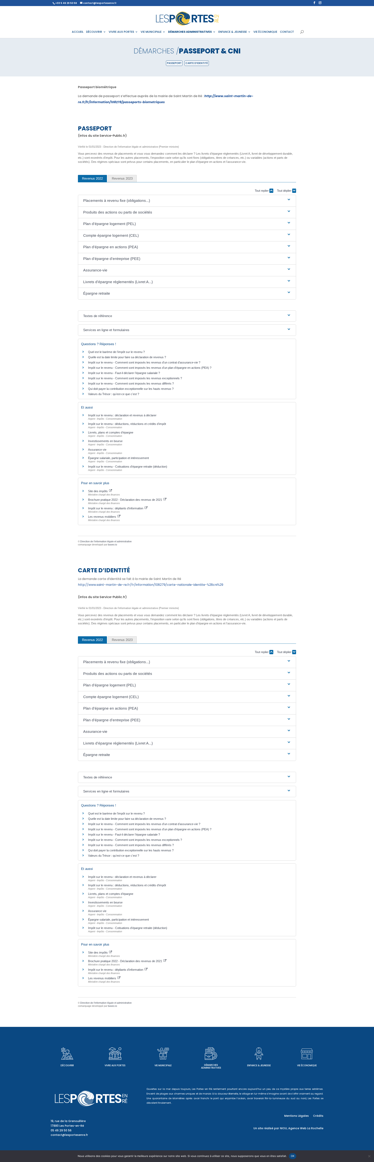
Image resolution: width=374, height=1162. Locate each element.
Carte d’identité (196, 63)
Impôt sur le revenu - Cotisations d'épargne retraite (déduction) (127, 466)
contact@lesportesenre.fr (69, 1135)
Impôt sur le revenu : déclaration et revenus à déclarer (122, 415)
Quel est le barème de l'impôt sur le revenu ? (116, 352)
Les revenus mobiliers (102, 516)
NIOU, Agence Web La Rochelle (301, 1128)
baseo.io (112, 544)
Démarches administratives (211, 1066)
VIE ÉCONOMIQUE (265, 32)
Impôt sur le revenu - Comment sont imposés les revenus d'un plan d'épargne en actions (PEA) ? (149, 367)
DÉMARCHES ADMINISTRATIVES (190, 32)
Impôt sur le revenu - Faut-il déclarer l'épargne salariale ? (124, 373)
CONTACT (287, 32)
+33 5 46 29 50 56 (66, 3)
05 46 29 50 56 (61, 1130)
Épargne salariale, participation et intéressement (118, 458)
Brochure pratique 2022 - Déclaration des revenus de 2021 (125, 499)
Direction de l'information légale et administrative (106, 541)
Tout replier (262, 190)
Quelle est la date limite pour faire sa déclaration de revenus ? (127, 357)
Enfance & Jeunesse (259, 1065)
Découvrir (67, 1065)
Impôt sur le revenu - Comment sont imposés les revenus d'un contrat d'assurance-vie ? (144, 362)
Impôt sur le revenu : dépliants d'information (116, 508)
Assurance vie (97, 449)
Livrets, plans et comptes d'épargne (110, 432)
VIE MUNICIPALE (151, 32)
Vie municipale (163, 1065)
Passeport (174, 63)
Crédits (318, 1116)
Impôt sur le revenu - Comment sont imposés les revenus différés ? (131, 383)
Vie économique (307, 1065)
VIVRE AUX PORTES (121, 32)
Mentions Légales (296, 1116)
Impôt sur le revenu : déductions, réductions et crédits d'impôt (127, 423)
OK (293, 1156)
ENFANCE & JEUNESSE (232, 32)
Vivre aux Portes (115, 1065)
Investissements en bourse (105, 441)
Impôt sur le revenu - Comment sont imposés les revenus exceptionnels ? (135, 378)
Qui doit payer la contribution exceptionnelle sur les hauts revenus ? (131, 388)
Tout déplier (284, 190)
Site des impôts (98, 491)
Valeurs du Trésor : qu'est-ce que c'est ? (113, 394)
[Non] (369, 1156)
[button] (187, 201)
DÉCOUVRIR (94, 32)
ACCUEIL (77, 32)
